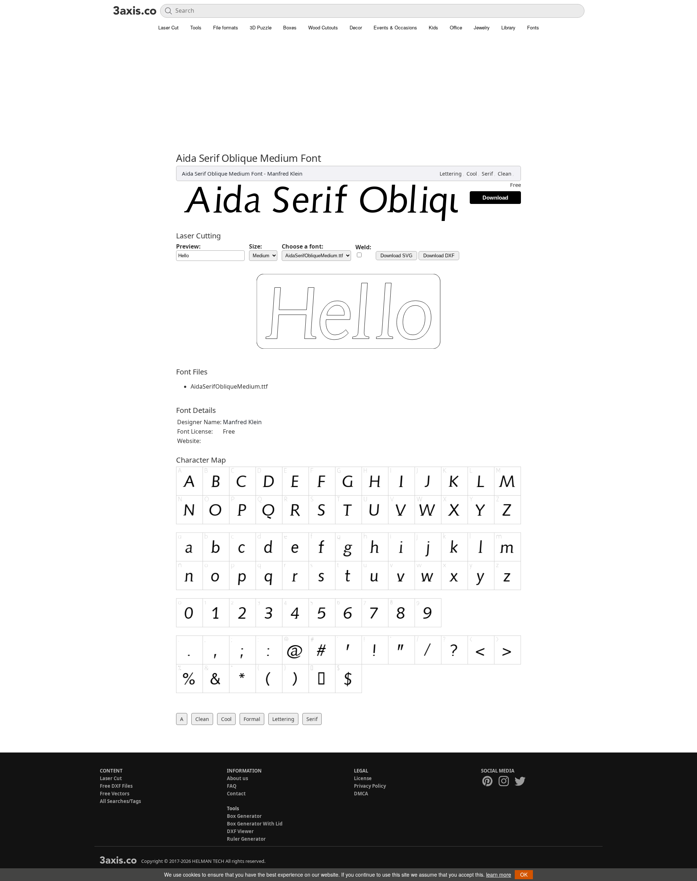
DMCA (361, 793)
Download (495, 197)
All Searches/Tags (120, 801)
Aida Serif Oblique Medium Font (222, 173)
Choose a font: (302, 246)
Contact (236, 793)
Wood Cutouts (323, 27)
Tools (195, 27)
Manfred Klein (284, 173)
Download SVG (396, 255)
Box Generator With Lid (254, 823)
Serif (487, 173)
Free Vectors (114, 793)
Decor (356, 27)
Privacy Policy (370, 786)
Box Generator (244, 816)
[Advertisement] (348, 89)
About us (237, 778)
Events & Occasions (395, 27)
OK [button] (523, 874)
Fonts (533, 27)
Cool (471, 173)
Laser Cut (168, 27)
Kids (433, 27)
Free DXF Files (116, 786)
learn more (498, 874)
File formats (225, 27)
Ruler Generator (246, 839)
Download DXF (439, 255)
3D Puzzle (261, 27)
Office (456, 27)
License (363, 778)
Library (508, 27)
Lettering (451, 173)
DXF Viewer (240, 831)
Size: (255, 246)
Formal (252, 719)
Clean (504, 173)
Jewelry (482, 27)
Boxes (290, 27)
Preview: (188, 246)
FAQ (231, 786)
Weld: (363, 247)
